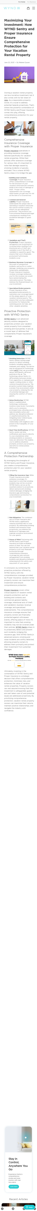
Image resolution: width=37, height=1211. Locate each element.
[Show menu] (33, 8)
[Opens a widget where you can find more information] (29, 1207)
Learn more (13, 1186)
